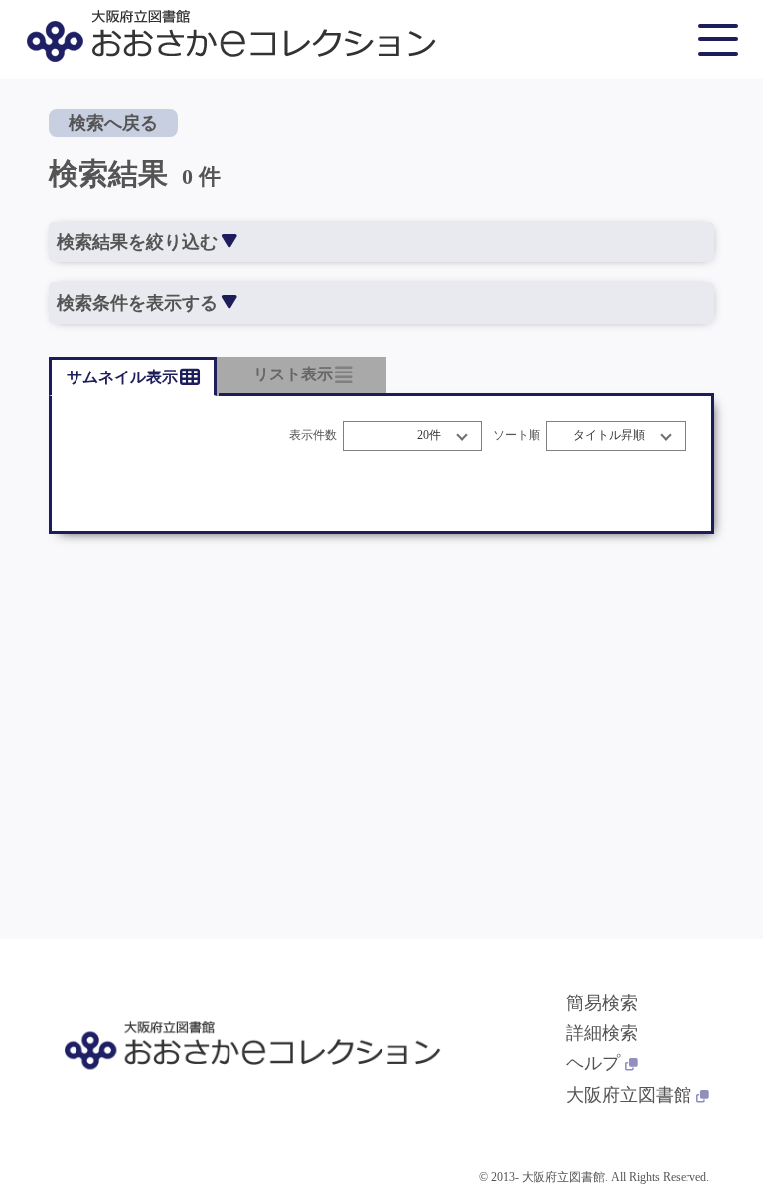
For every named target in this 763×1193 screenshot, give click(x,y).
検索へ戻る (113, 123)
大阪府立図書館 (628, 1095)
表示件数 (313, 435)
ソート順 (516, 435)
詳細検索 (602, 1033)
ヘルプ (593, 1063)
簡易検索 (602, 1003)
